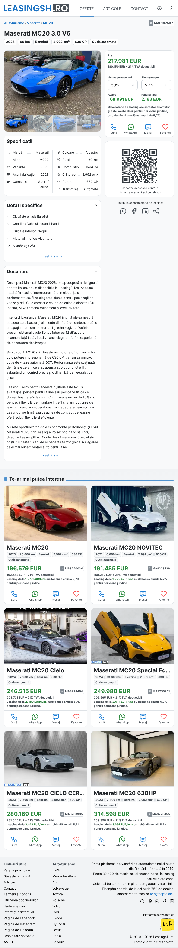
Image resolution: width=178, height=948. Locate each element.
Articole (9, 882)
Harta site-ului (14, 906)
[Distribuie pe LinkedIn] (145, 211)
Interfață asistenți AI (19, 912)
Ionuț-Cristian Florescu (166, 924)
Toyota (57, 894)
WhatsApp (130, 132)
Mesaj (148, 132)
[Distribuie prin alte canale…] (156, 211)
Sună (113, 132)
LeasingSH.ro (163, 937)
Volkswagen (61, 888)
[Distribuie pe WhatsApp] (123, 211)
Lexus (56, 930)
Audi (55, 882)
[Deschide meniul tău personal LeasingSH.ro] (159, 8)
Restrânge (50, 256)
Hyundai (58, 924)
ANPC (8, 942)
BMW (56, 870)
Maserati (34, 23)
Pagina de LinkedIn (18, 930)
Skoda (57, 918)
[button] (52, 205)
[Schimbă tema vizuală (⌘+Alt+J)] (171, 8)
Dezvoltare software (19, 936)
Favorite (165, 132)
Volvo (56, 906)
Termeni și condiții (17, 894)
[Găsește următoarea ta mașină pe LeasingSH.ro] (36, 8)
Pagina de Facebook (19, 918)
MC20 (48, 23)
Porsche (58, 900)
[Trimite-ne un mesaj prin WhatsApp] (142, 902)
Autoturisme (14, 23)
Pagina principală (17, 870)
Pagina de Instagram (19, 924)
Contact (10, 888)
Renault (58, 942)
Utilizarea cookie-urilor (21, 900)
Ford (55, 912)
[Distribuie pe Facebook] (134, 211)
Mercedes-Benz (64, 876)
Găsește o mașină (17, 876)
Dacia (56, 936)
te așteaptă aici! (162, 894)
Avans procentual (120, 77)
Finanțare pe (150, 77)
